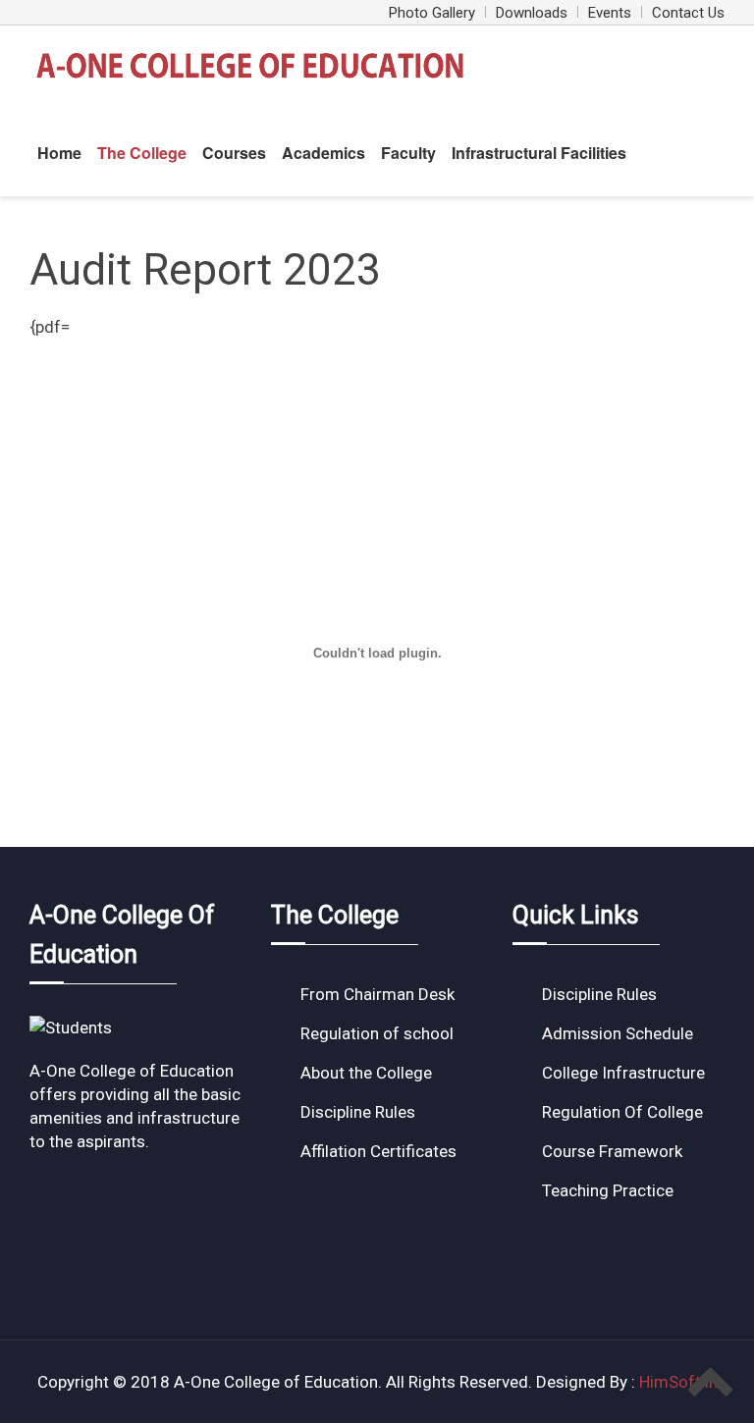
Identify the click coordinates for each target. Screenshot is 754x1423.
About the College (366, 1072)
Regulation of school (377, 1033)
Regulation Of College (622, 1112)
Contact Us (688, 13)
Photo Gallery (432, 13)
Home (59, 152)
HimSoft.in (678, 1382)
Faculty (408, 152)
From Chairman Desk (377, 994)
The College (142, 152)
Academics (323, 152)
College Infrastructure (623, 1072)
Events (609, 13)
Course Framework (612, 1151)
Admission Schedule (617, 1033)
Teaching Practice (607, 1190)
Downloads (531, 13)
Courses (234, 152)
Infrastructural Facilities (539, 152)
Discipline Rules (357, 1112)
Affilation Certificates (378, 1151)
